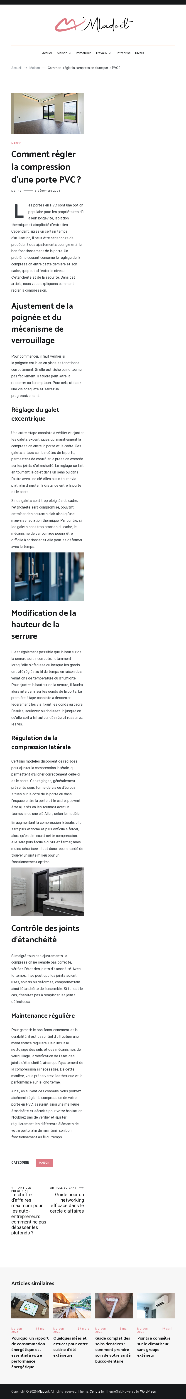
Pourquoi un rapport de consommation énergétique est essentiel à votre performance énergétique (30, 1353)
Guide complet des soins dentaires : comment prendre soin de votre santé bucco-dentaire (113, 1350)
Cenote (95, 1391)
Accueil (47, 53)
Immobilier (83, 53)
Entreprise (123, 53)
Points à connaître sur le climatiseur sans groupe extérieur (154, 1347)
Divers (139, 53)
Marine (16, 190)
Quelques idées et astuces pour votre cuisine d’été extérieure (70, 1347)
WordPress (148, 1391)
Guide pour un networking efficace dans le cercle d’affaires (67, 1200)
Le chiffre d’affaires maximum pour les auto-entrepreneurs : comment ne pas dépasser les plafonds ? (28, 1211)
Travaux (101, 53)
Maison (62, 53)
